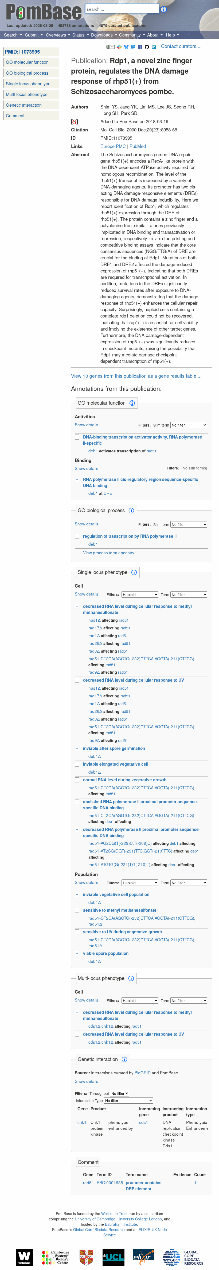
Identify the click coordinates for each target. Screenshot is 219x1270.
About (153, 35)
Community (130, 35)
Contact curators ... (181, 45)
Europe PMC (113, 146)
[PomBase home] (44, 11)
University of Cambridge (95, 1218)
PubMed (138, 146)
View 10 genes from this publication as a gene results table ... (136, 375)
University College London (140, 1218)
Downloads (102, 35)
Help (171, 35)
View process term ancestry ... (111, 552)
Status (78, 35)
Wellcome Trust (114, 1213)
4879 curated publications (122, 25)
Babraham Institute (121, 1224)
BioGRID (143, 1072)
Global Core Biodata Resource (99, 1229)
